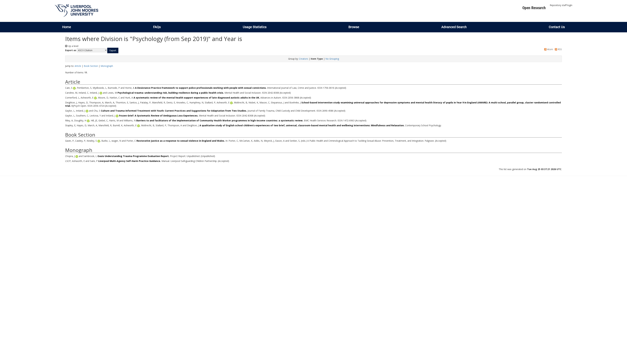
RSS (559, 49)
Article (78, 65)
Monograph (107, 65)
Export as (70, 50)
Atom (550, 49)
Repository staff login (561, 5)
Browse (353, 27)
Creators (303, 58)
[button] (112, 50)
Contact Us (557, 27)
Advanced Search (454, 27)
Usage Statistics (254, 27)
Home (66, 27)
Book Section (91, 65)
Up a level (72, 46)
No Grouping (332, 58)
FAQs (157, 27)
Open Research (534, 8)
